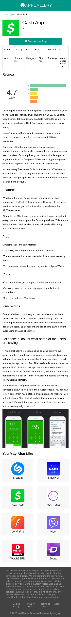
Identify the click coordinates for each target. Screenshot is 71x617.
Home (5, 14)
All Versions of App (35, 41)
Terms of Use (45, 605)
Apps (12, 14)
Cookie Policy (16, 605)
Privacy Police (31, 605)
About (57, 603)
